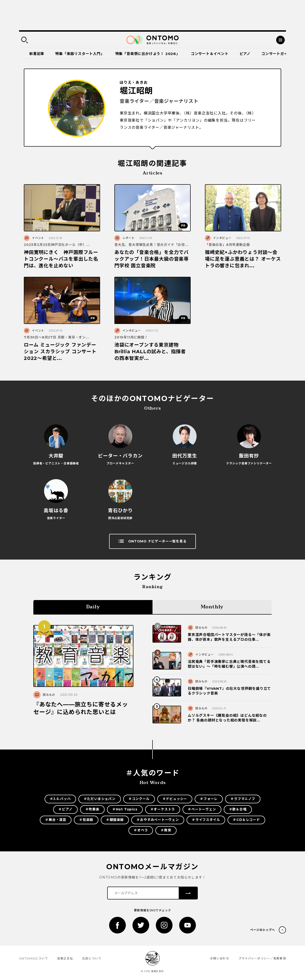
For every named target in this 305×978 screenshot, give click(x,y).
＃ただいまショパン (100, 799)
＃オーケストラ (162, 809)
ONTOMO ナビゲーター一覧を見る (157, 541)
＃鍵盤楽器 (115, 820)
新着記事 (36, 53)
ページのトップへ (262, 930)
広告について (91, 958)
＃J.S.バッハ (60, 799)
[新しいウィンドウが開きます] (117, 925)
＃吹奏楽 (92, 809)
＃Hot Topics (124, 809)
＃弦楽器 (86, 820)
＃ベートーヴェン (202, 809)
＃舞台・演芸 (55, 820)
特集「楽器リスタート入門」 (79, 53)
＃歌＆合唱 (238, 809)
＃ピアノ (65, 809)
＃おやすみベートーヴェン (158, 820)
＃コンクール (139, 799)
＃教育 (166, 830)
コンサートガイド (276, 53)
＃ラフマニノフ (242, 799)
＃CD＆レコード (246, 820)
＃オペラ (141, 830)
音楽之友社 (65, 958)
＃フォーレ (209, 799)
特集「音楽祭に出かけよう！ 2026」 (147, 53)
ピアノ (244, 53)
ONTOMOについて (33, 958)
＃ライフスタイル (206, 820)
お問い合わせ (219, 958)
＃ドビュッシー (175, 799)
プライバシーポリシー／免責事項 (262, 958)
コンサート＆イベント (210, 53)
